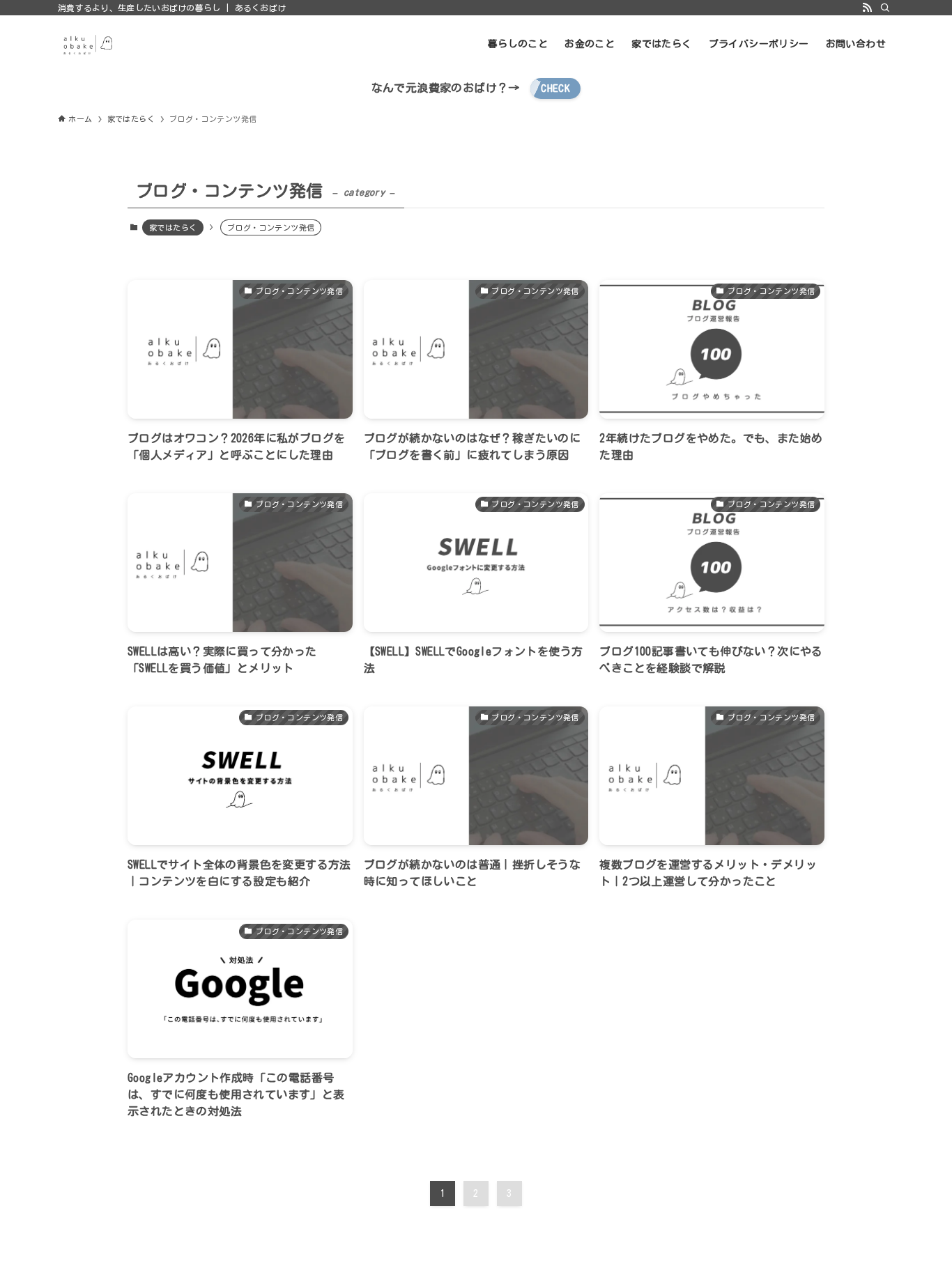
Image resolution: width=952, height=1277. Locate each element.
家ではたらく (173, 227)
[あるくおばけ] (87, 43)
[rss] (867, 7)
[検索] (885, 7)
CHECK (555, 88)
